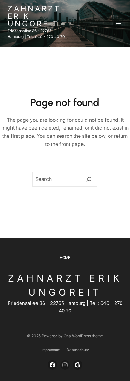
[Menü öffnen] (118, 22)
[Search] (89, 179)
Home (65, 257)
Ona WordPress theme (83, 335)
